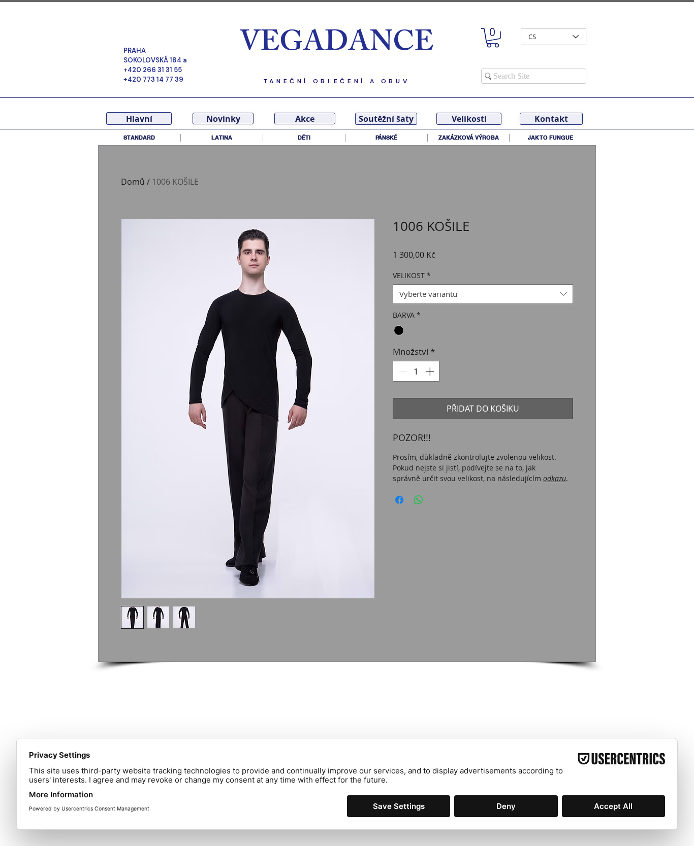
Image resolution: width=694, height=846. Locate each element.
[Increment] (430, 371)
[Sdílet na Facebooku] (399, 500)
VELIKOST (412, 275)
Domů (133, 181)
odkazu (554, 478)
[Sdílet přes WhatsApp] (419, 500)
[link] (492, 38)
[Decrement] (401, 371)
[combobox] (483, 294)
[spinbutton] (416, 371)
